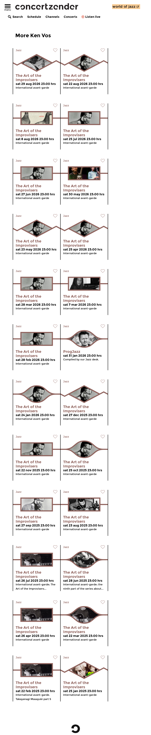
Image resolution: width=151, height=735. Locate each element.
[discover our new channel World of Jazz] (126, 6)
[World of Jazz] (126, 6)
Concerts (70, 17)
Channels (52, 17)
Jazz (19, 50)
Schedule (34, 17)
